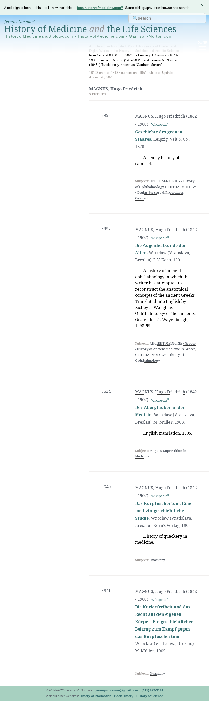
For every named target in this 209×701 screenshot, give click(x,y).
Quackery (157, 560)
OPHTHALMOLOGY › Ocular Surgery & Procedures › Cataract (165, 192)
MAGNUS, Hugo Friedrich (160, 116)
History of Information (95, 696)
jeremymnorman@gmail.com (117, 690)
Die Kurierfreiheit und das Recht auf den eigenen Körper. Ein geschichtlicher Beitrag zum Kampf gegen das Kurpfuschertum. (164, 622)
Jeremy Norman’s (20, 21)
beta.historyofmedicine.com (99, 8)
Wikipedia (159, 124)
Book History (123, 696)
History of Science (149, 696)
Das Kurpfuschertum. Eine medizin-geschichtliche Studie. (163, 511)
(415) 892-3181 (152, 690)
